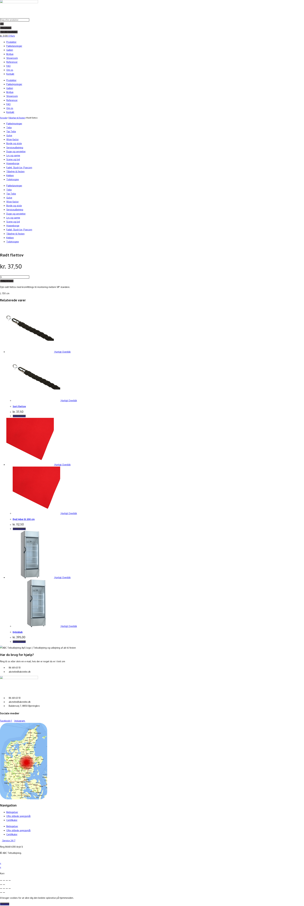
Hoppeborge (12, 163)
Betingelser (12, 812)
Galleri (9, 50)
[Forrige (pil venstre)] (1, 892)
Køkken (10, 175)
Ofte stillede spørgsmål (18, 816)
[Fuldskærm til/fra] (4, 888)
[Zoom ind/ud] (1, 888)
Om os (9, 70)
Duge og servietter (16, 151)
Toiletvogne (12, 179)
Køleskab (18, 632)
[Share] (4, 880)
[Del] (7, 888)
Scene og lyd (13, 159)
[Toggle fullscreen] (7, 880)
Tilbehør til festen (16, 117)
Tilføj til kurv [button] (19, 416)
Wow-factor (12, 139)
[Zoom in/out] (10, 880)
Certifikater (11, 820)
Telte (9, 127)
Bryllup (9, 54)
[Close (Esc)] (1, 880)
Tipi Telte (11, 131)
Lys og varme (13, 155)
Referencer (12, 62)
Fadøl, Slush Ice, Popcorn (19, 167)
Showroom (12, 58)
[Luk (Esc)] (10, 888)
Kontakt (10, 74)
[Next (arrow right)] (4, 884)
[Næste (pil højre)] (4, 892)
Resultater (5, 28)
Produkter (11, 42)
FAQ (8, 66)
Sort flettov (19, 406)
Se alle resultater (9, 32)
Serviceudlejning (14, 147)
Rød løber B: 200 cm (24, 519)
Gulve (9, 135)
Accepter (4, 904)
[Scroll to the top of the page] (1, 859)
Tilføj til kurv (7, 281)
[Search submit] (2, 23)
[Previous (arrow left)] (1, 884)
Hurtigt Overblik (62, 351)
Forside (3, 117)
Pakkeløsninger (14, 46)
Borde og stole (14, 143)
